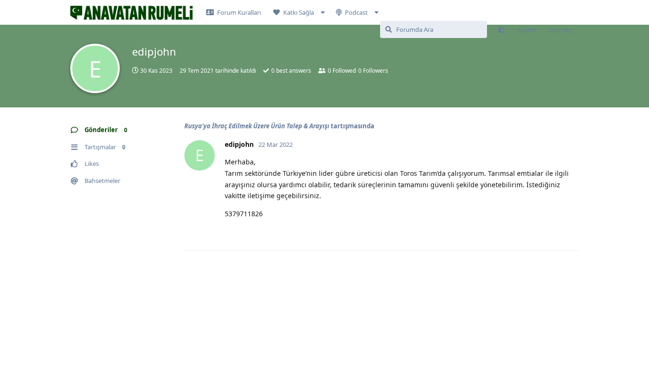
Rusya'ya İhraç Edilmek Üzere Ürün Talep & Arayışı (256, 126)
